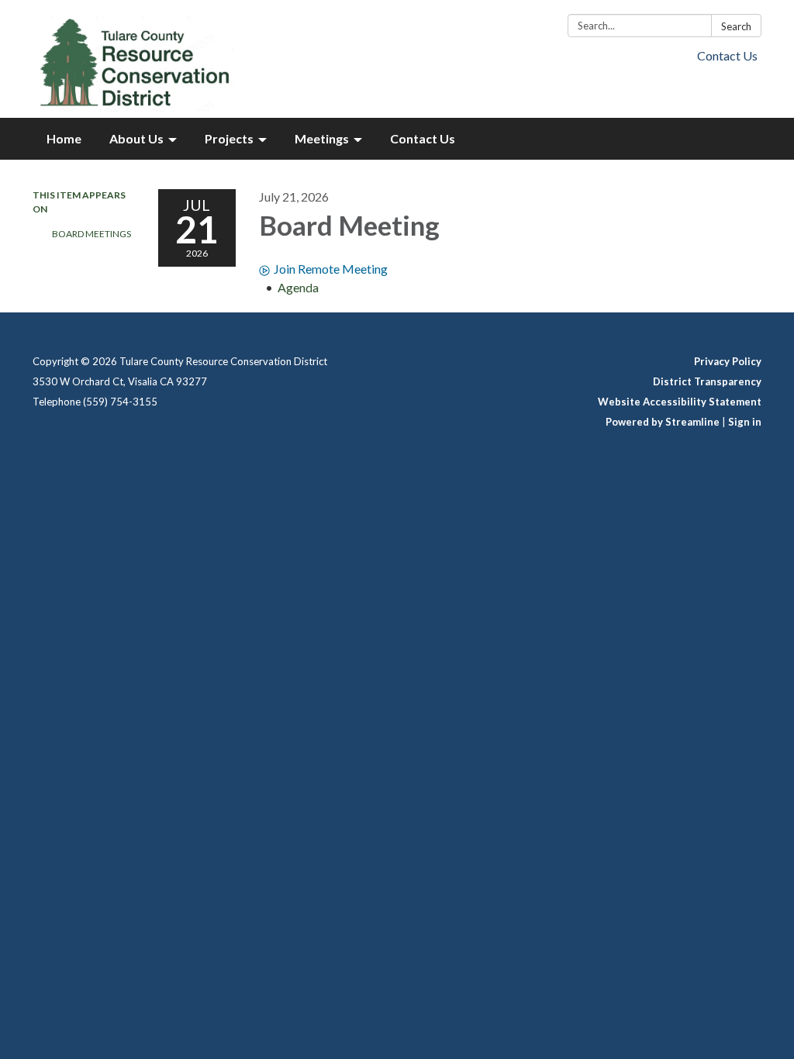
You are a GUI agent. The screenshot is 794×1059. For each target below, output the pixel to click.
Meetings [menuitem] (322, 138)
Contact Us (727, 55)
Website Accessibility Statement (679, 401)
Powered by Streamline (663, 422)
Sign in (744, 422)
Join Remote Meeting (331, 268)
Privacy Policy (727, 361)
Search (736, 26)
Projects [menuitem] (229, 138)
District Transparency (707, 381)
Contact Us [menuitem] (422, 138)
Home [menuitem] (64, 138)
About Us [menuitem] (136, 138)
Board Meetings (91, 234)
